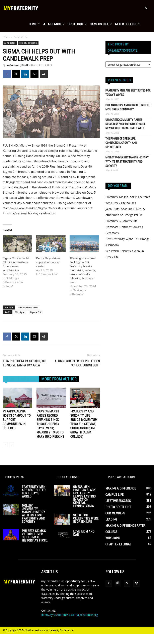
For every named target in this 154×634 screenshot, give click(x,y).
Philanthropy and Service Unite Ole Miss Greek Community (128, 107)
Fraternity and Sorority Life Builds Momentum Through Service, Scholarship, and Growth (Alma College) (83, 423)
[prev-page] (5, 444)
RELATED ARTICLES (20, 379)
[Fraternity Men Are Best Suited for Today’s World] (11, 490)
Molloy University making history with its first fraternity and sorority (127, 161)
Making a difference (28, 42)
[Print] (44, 74)
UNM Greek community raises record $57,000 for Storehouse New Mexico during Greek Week (125, 124)
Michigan (20, 312)
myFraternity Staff (17, 64)
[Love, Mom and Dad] (62, 535)
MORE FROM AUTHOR (59, 379)
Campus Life (99, 24)
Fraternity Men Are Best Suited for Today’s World (128, 92)
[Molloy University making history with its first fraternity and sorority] (11, 509)
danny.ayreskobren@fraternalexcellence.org (69, 615)
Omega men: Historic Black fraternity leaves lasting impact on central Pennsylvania (84, 496)
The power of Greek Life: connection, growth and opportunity (121, 143)
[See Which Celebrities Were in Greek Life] (62, 519)
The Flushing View (28, 307)
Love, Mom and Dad (83, 533)
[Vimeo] (136, 583)
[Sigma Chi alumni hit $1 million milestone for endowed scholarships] (17, 243)
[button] (146, 8)
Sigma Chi (35, 312)
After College (126, 24)
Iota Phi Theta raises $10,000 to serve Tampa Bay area (24, 363)
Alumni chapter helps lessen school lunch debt (77, 363)
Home (33, 24)
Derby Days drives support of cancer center (48, 262)
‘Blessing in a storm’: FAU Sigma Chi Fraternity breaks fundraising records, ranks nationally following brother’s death (83, 270)
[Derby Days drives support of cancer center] (50, 243)
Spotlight (76, 24)
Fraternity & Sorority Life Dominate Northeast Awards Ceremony (124, 227)
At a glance (52, 24)
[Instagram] (118, 583)
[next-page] (11, 444)
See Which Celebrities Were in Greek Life (85, 518)
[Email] (34, 74)
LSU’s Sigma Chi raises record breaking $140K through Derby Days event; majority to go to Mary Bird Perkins (50, 423)
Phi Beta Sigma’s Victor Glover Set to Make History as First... (35, 535)
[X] (16, 74)
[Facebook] (7, 74)
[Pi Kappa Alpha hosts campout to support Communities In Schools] (17, 398)
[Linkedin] (25, 74)
